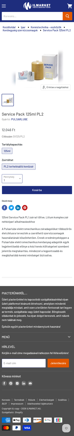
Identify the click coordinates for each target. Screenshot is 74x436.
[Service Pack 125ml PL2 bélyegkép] (7, 100)
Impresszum (17, 403)
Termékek (19, 399)
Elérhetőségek (46, 399)
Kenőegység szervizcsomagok (20, 30)
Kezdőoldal (9, 27)
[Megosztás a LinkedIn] (18, 207)
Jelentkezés (58, 363)
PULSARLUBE (19, 119)
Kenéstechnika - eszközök (46, 27)
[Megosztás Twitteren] (11, 207)
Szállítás (62, 399)
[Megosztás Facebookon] (4, 207)
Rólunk (31, 399)
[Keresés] (67, 16)
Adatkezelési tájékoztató (40, 403)
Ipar (23, 27)
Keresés (6, 399)
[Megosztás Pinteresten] (24, 207)
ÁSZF (4, 403)
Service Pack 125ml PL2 (57, 30)
